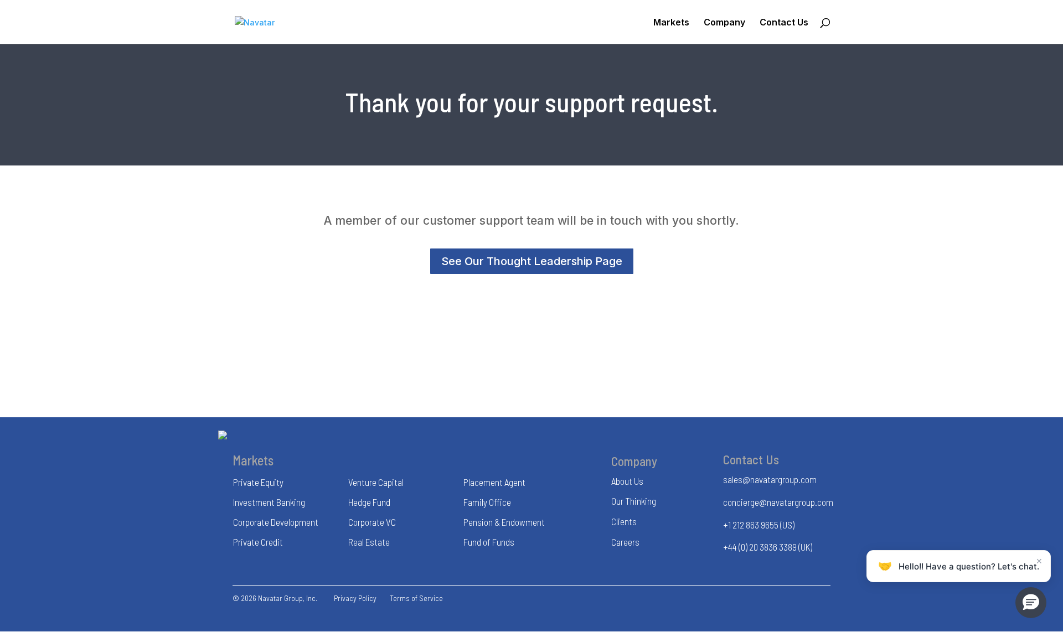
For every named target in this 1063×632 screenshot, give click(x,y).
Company (724, 23)
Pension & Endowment (504, 521)
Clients (624, 521)
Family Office (487, 501)
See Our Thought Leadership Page (531, 261)
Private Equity (258, 482)
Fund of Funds (488, 541)
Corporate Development (275, 521)
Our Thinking (633, 500)
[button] (1030, 602)
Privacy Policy (355, 598)
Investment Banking (269, 501)
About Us (627, 480)
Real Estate (369, 541)
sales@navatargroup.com (770, 479)
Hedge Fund (369, 501)
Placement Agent (494, 482)
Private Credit (258, 541)
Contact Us (784, 23)
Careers (625, 541)
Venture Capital (376, 482)
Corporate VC (372, 521)
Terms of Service (416, 598)
